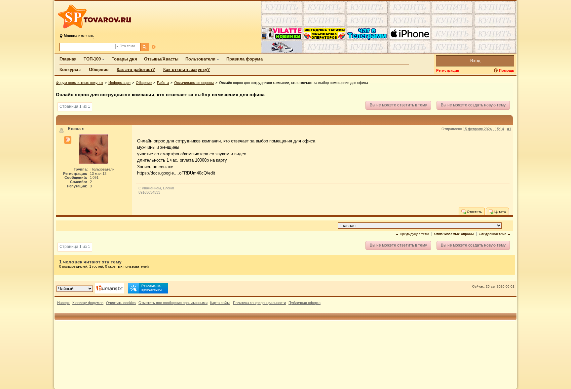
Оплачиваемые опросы (194, 83)
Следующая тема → (495, 234)
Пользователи (200, 59)
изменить (79, 36)
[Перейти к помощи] (496, 70)
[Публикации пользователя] (67, 140)
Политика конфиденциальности (259, 303)
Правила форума (244, 59)
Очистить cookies (121, 303)
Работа (163, 83)
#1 (509, 129)
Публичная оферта (304, 303)
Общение (98, 69)
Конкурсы (70, 69)
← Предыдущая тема (412, 234)
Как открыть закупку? (186, 69)
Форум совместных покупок (79, 83)
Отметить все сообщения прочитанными (173, 303)
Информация (119, 83)
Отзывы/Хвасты (161, 59)
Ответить (474, 211)
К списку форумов (87, 303)
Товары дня (124, 59)
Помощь (506, 70)
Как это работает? (136, 69)
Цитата (499, 211)
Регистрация (447, 70)
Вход (475, 60)
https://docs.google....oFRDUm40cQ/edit (176, 173)
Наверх (63, 303)
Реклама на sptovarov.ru (151, 288)
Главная (68, 59)
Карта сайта (220, 303)
